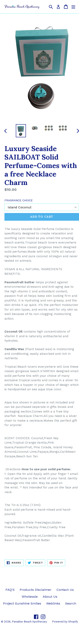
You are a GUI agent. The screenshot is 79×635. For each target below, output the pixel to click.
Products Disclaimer (35, 590)
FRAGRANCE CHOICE (18, 200)
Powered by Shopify (65, 621)
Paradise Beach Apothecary (29, 621)
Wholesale (30, 596)
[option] (21, 130)
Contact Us (65, 590)
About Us (50, 596)
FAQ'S (10, 590)
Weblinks (53, 603)
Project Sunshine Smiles (22, 603)
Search (70, 603)
